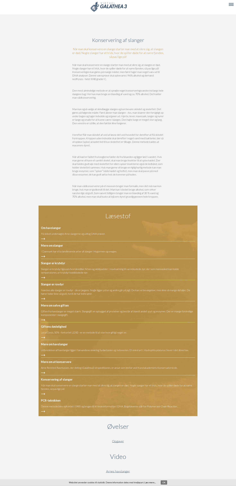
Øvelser (118, 426)
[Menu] (231, 4)
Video (133, 456)
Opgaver (118, 441)
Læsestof (118, 216)
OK (164, 482)
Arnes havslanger (118, 471)
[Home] (108, 11)
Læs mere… (150, 482)
